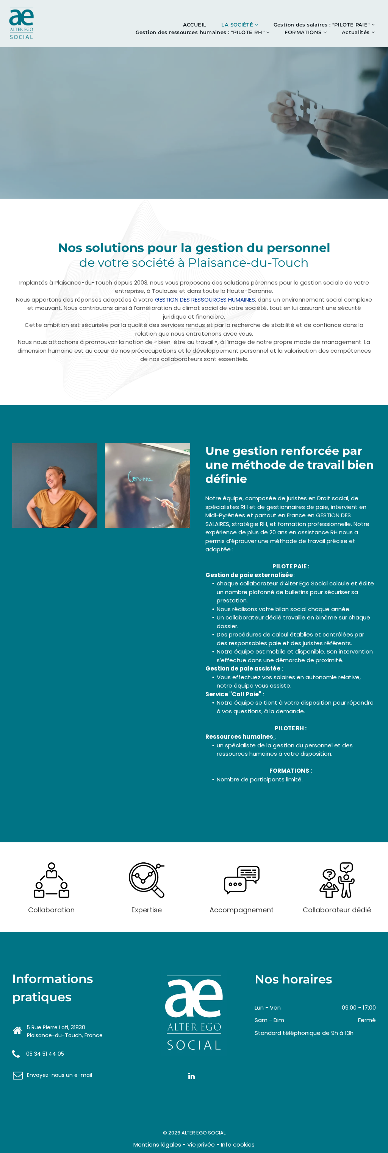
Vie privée (201, 1144)
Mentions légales (157, 1144)
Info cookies (238, 1144)
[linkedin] (191, 1077)
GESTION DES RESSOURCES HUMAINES (205, 299)
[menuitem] (194, 25)
